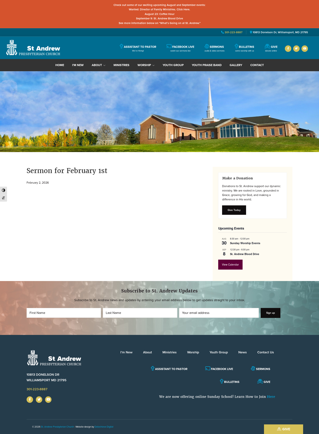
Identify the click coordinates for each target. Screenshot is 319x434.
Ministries (169, 352)
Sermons (262, 369)
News (242, 352)
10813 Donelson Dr (46, 377)
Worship (193, 352)
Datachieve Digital (104, 426)
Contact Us (265, 352)
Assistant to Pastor (170, 369)
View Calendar (230, 264)
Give (285, 429)
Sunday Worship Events (245, 243)
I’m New (126, 352)
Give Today (234, 210)
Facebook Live (221, 369)
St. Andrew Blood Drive (244, 254)
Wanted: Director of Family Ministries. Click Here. (159, 9)
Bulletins (231, 382)
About (147, 352)
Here (271, 397)
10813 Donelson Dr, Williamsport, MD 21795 (280, 32)
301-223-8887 (233, 32)
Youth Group (219, 352)
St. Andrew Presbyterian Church (57, 426)
